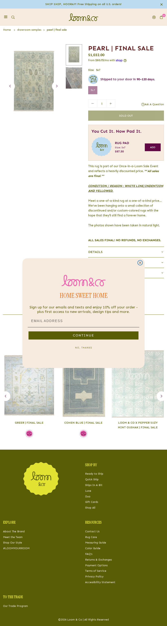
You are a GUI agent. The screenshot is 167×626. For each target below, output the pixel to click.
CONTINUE (83, 335)
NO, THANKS (83, 347)
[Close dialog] (140, 262)
